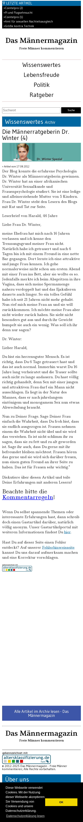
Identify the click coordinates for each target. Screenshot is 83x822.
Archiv (50, 122)
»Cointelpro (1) (13, 17)
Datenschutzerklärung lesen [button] (25, 816)
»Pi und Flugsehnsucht (18, 12)
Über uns (17, 779)
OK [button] (61, 802)
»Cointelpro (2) (13, 8)
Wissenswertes (41, 64)
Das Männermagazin (41, 40)
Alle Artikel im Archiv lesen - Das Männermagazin (41, 713)
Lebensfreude (41, 74)
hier (67, 532)
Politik (42, 84)
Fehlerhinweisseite (58, 547)
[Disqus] (41, 639)
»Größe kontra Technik (18, 26)
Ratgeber (42, 94)
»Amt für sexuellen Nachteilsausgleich (28, 21)
